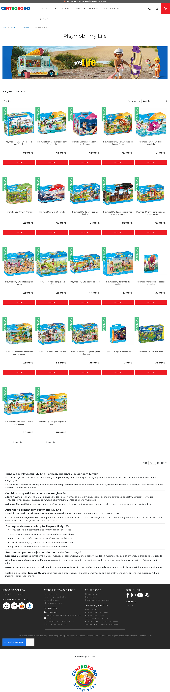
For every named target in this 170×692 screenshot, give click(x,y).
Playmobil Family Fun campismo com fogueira (19, 353)
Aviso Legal (90, 609)
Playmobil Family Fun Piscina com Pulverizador (52, 143)
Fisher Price (92, 636)
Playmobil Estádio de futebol (151, 352)
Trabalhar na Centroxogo (97, 600)
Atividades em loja (53, 603)
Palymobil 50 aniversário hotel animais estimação (151, 213)
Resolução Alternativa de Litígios (101, 621)
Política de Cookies (94, 615)
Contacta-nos (50, 594)
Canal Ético (90, 597)
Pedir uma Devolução (55, 597)
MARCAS (14, 27)
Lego (61, 636)
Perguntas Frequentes (13, 594)
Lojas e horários (51, 600)
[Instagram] (134, 596)
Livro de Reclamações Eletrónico (101, 624)
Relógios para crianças (126, 636)
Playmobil (26, 27)
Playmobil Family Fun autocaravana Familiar (19, 143)
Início (4, 27)
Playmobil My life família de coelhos (118, 283)
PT (132, 605)
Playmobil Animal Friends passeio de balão (151, 283)
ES (127, 605)
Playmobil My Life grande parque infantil (52, 423)
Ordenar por (134, 101)
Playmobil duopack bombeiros (118, 352)
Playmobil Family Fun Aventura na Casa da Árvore (118, 143)
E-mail (49, 618)
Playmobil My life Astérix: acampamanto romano (118, 213)
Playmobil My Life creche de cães (85, 282)
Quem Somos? (92, 594)
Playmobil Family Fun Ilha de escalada (151, 143)
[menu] (85, 14)
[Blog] (148, 596)
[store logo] (15, 8)
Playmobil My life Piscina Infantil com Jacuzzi (19, 423)
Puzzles (142, 636)
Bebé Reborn (107, 636)
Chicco (82, 636)
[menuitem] (47, 8)
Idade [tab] (19, 91)
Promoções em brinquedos (32, 636)
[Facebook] (128, 596)
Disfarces (52, 636)
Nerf (150, 636)
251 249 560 (51, 612)
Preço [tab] (6, 91)
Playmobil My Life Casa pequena (52, 352)
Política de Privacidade (96, 612)
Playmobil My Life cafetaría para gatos (19, 283)
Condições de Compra (96, 618)
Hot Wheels (71, 636)
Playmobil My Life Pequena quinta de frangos (85, 353)
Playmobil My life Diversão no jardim (85, 213)
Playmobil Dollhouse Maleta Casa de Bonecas (85, 143)
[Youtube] (140, 596)
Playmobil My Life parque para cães (52, 283)
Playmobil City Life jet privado (52, 212)
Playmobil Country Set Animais (19, 212)
